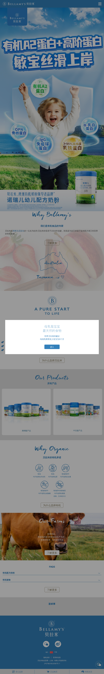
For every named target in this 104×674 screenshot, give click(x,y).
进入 (52, 347)
